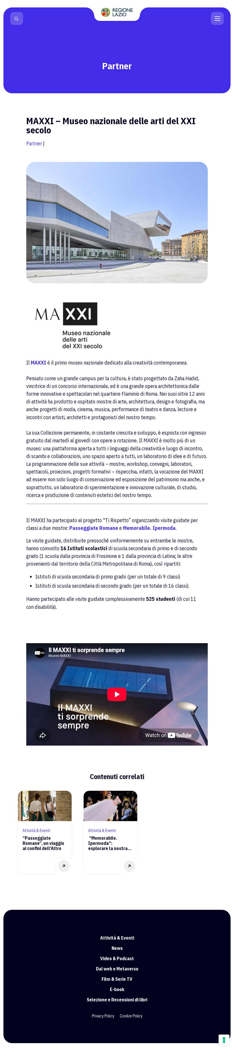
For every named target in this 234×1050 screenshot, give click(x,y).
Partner (34, 143)
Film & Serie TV (117, 979)
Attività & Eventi (117, 938)
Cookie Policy (131, 1016)
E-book (117, 989)
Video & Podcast (117, 958)
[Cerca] (17, 18)
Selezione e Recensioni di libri (117, 1000)
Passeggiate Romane (93, 528)
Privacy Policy (103, 1016)
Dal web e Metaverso (117, 969)
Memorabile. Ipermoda (149, 528)
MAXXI (38, 362)
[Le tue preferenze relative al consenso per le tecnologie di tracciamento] (224, 1040)
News (117, 948)
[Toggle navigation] (217, 18)
